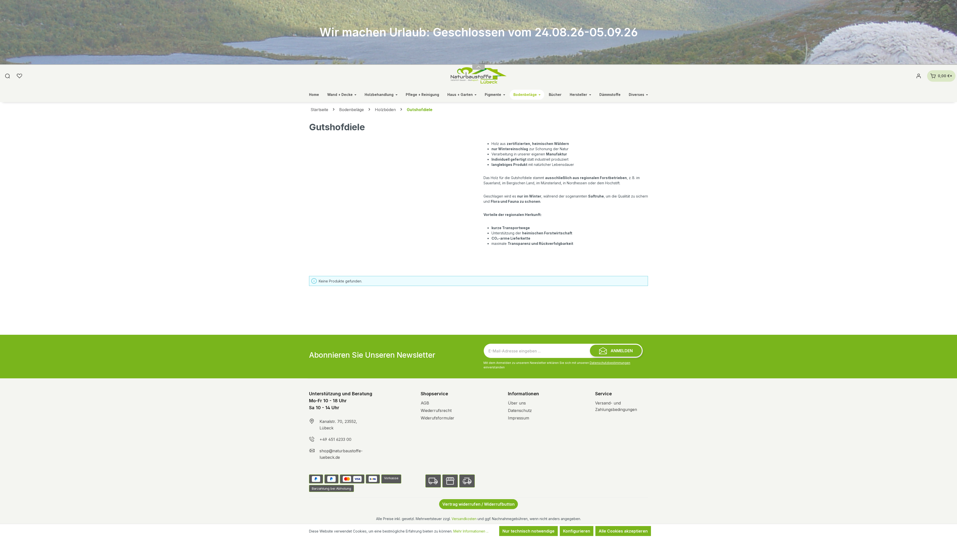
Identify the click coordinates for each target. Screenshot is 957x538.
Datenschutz (520, 410)
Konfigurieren (576, 531)
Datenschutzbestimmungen (610, 363)
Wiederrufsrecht (436, 410)
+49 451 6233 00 (335, 439)
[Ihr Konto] (919, 76)
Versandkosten (464, 519)
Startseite (319, 109)
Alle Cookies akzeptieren (623, 531)
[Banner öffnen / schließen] (478, 64)
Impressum (518, 417)
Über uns (517, 403)
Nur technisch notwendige (528, 531)
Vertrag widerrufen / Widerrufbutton (478, 504)
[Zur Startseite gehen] (479, 76)
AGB (425, 403)
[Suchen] (7, 76)
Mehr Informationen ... (470, 531)
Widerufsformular (437, 417)
